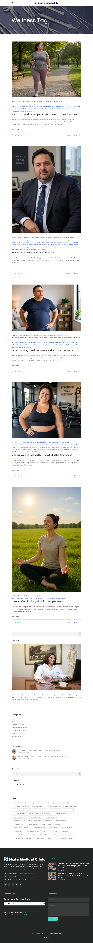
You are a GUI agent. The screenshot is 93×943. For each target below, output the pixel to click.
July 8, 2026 (60, 870)
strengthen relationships (61, 835)
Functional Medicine (22, 106)
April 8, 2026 (15, 101)
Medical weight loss (32, 244)
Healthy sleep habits (61, 813)
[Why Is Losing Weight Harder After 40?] (46, 189)
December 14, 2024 (23, 752)
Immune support (24, 598)
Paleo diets (54, 831)
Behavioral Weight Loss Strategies (21, 445)
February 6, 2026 (16, 237)
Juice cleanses (21, 449)
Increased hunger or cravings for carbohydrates (27, 820)
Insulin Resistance (50, 242)
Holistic (32, 442)
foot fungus (68, 810)
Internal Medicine (23, 109)
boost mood (15, 598)
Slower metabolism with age (40, 247)
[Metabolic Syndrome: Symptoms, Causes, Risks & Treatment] (46, 69)
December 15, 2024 (23, 758)
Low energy (74, 342)
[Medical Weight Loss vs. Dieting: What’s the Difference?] (46, 410)
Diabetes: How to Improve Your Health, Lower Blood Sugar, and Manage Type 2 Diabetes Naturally (73, 866)
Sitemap (46, 937)
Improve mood (51, 817)
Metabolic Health (34, 109)
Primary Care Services (37, 101)
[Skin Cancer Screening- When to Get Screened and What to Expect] (14, 751)
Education (25, 237)
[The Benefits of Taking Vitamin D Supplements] (46, 539)
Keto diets (29, 449)
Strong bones (33, 598)
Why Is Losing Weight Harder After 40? (33, 252)
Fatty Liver (66, 104)
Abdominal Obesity (17, 104)
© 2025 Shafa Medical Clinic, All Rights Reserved (46, 933)
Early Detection (18, 810)
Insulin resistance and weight (64, 242)
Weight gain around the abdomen (23, 838)
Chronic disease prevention (42, 104)
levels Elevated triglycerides (62, 342)
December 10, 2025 (17, 442)
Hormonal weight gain (38, 242)
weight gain (52, 247)
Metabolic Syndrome (45, 109)
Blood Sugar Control (54, 803)
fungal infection (33, 813)
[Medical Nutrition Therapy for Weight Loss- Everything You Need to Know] (14, 757)
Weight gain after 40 (62, 247)
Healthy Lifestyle (33, 106)
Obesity (54, 109)
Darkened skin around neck (41, 337)
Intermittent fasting (69, 447)
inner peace (48, 820)
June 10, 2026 (61, 880)
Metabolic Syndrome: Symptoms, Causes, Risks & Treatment (45, 114)
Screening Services (58, 237)
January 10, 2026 (16, 335)
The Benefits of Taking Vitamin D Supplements (37, 601)
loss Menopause (22, 244)
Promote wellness (45, 835)
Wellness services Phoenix (57, 598)
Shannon (69, 135)
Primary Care (15, 111)
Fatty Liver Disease (55, 810)
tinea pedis (75, 835)
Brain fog (14, 337)
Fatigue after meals (31, 810)
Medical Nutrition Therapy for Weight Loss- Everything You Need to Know (42, 756)
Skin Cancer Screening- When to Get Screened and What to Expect (39, 750)
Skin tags (62, 345)
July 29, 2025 (15, 596)
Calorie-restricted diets (38, 445)
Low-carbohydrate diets (40, 449)
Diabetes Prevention (57, 104)
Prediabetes (60, 109)
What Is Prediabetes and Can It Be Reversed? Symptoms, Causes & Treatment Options (72, 875)
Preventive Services (24, 101)
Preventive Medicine (70, 109)
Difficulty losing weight (68, 337)
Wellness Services (58, 101)
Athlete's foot (17, 803)
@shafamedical (22, 915)
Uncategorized (48, 101)
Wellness (29, 111)
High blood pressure (59, 106)
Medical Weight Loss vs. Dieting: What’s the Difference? (42, 455)
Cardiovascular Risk (28, 104)
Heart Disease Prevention (46, 106)
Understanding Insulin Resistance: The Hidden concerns (42, 350)
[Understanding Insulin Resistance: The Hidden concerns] (46, 308)
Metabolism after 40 (68, 244)
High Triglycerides (71, 106)
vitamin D (41, 598)
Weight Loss (23, 111)
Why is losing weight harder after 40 (36, 249)
